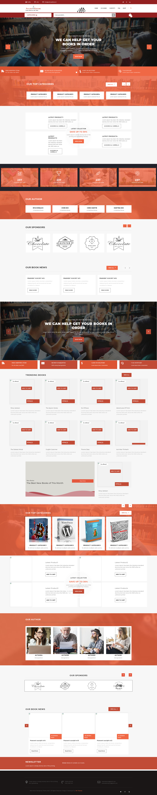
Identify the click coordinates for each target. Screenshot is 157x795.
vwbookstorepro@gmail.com (109, 783)
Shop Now (78, 61)
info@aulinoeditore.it (50, 2)
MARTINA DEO (119, 208)
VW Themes (78, 790)
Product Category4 (92, 94)
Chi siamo (104, 8)
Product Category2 (39, 94)
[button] (8, 47)
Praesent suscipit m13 (38, 740)
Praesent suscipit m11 (104, 740)
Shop (124, 8)
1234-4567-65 (69, 783)
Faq (119, 8)
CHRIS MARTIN (92, 208)
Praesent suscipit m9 (35, 278)
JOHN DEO (65, 208)
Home (96, 8)
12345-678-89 (69, 781)
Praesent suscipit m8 (71, 278)
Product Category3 (65, 94)
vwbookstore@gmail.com (109, 781)
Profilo (29, 2)
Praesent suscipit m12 (71, 740)
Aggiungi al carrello (57, 126)
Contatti (112, 8)
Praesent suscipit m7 (107, 278)
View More (78, 141)
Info (37, 2)
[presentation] (124, 84)
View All (110, 84)
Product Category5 (118, 94)
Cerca (113, 15)
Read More (33, 290)
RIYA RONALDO (38, 208)
